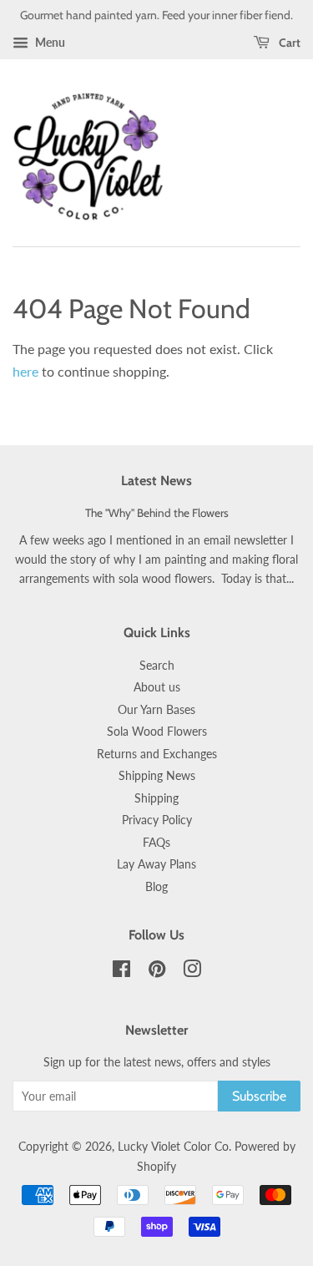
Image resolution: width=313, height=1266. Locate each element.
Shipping (156, 798)
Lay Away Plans (156, 864)
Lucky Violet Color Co (173, 1146)
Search (156, 665)
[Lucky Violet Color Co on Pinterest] (157, 972)
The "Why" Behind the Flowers (157, 512)
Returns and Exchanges (157, 754)
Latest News (156, 481)
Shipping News (157, 775)
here (25, 371)
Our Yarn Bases (156, 710)
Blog (156, 887)
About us (157, 687)
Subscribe (259, 1096)
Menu (49, 42)
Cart (288, 42)
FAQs (156, 842)
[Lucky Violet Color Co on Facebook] (121, 972)
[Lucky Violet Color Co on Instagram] (192, 972)
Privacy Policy (157, 820)
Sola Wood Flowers (157, 731)
